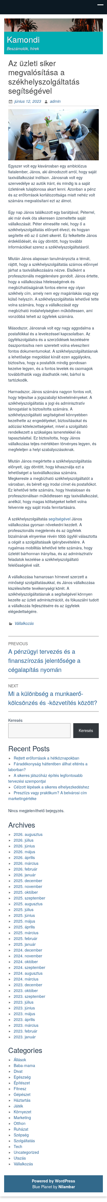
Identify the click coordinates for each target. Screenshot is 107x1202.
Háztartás (22, 1100)
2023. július (23, 1002)
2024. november (28, 955)
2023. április (24, 1019)
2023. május (24, 1013)
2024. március (26, 979)
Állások (20, 1059)
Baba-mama (24, 1065)
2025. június (24, 915)
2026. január (25, 874)
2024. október (26, 961)
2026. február (25, 869)
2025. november (28, 886)
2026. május (24, 851)
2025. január (25, 944)
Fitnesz (20, 1088)
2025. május (24, 921)
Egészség (22, 1077)
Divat (18, 1071)
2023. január (25, 1036)
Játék (18, 1106)
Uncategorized (26, 1152)
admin (55, 101)
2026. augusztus (28, 834)
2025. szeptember (29, 898)
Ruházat (21, 1129)
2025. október (26, 892)
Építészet (22, 1082)
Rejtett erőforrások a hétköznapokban (46, 758)
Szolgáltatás (24, 1140)
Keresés (15, 720)
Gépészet (22, 1094)
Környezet (22, 1111)
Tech (18, 1146)
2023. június (24, 1008)
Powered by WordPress (53, 1181)
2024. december (28, 950)
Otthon (20, 1123)
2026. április (24, 857)
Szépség (21, 1135)
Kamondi (23, 39)
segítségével (60, 519)
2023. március (26, 1025)
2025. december (28, 880)
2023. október (26, 990)
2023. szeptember (29, 996)
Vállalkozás (24, 623)
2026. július (23, 840)
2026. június (24, 846)
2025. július (23, 909)
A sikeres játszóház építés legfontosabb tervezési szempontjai (45, 778)
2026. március (26, 863)
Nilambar (66, 1186)
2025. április (24, 927)
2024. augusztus (28, 973)
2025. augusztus (28, 903)
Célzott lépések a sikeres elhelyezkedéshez (51, 787)
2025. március (26, 932)
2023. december (28, 984)
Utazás (20, 1158)
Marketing (22, 1117)
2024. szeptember (29, 967)
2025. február (25, 938)
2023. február (25, 1031)
